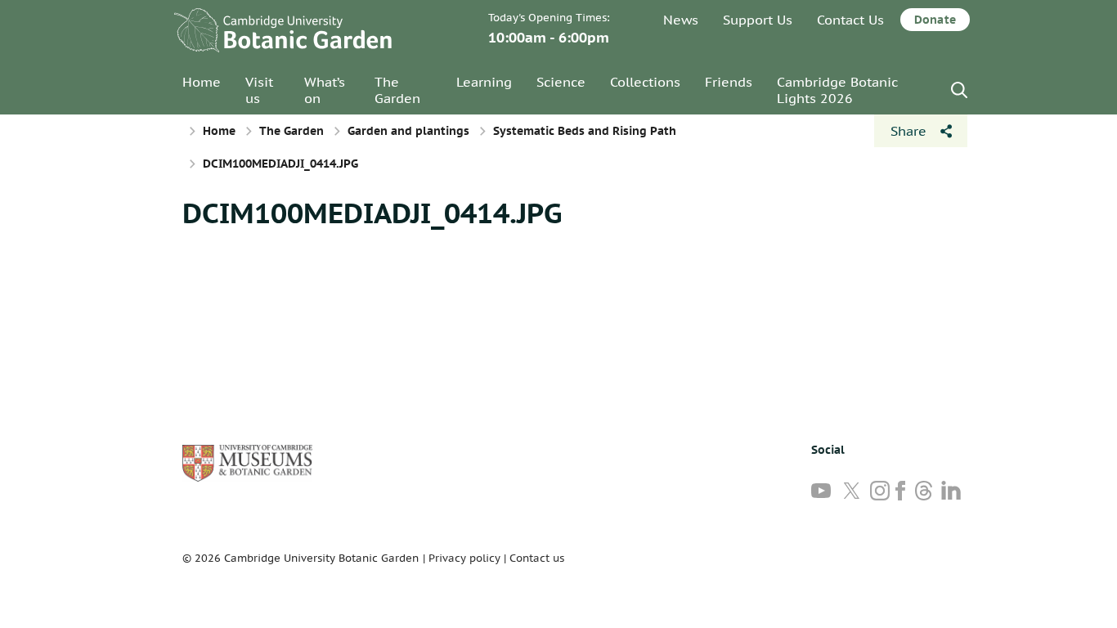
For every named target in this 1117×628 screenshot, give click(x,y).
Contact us (536, 558)
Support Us (757, 19)
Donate (935, 19)
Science (560, 82)
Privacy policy (464, 558)
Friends (728, 82)
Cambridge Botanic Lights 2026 (837, 90)
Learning (484, 82)
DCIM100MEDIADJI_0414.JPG (372, 213)
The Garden (397, 90)
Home (201, 82)
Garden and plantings (408, 130)
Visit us (259, 90)
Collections (645, 82)
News (680, 19)
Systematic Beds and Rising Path (584, 130)
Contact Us (850, 19)
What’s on (324, 90)
